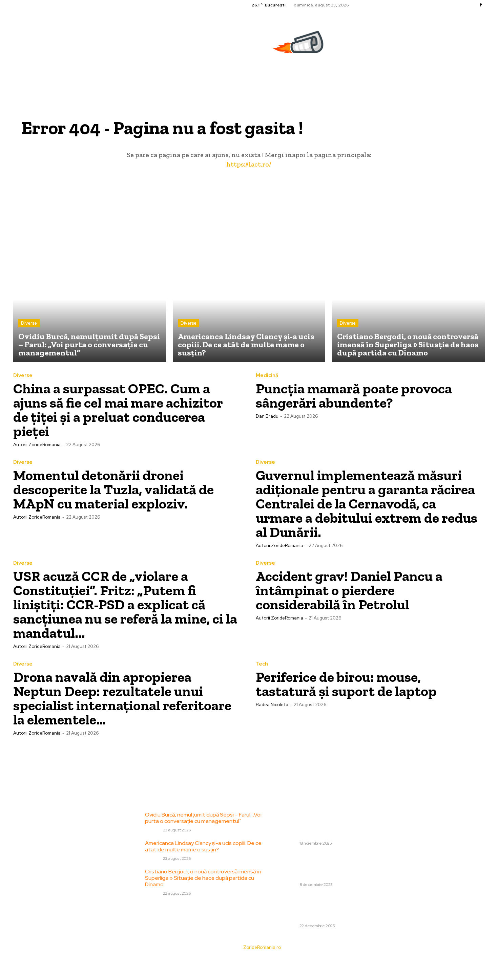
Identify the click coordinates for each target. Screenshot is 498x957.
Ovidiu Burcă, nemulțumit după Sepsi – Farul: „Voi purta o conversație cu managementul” (203, 818)
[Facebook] (481, 5)
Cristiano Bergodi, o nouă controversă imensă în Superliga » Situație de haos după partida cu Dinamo (203, 878)
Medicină (267, 375)
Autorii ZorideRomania (37, 445)
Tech (262, 664)
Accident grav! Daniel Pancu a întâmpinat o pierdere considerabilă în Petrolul (349, 590)
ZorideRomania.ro (262, 947)
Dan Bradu (267, 416)
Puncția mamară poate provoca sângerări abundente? (354, 395)
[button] (482, 76)
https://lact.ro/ (248, 164)
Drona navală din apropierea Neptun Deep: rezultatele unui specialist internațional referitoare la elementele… (122, 698)
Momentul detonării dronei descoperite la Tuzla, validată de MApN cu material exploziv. (113, 489)
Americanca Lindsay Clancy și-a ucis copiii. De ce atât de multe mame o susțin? (203, 846)
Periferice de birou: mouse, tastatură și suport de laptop (346, 684)
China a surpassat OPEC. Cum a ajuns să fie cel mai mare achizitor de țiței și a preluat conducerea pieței (118, 410)
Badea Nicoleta (272, 705)
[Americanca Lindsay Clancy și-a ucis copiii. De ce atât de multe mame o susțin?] (249, 286)
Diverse (29, 323)
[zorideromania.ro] (299, 45)
